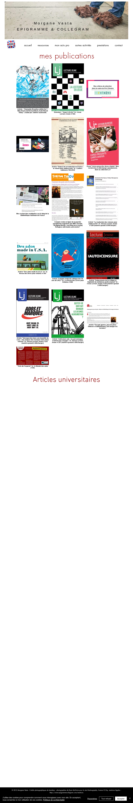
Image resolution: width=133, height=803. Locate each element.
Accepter (121, 798)
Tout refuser (106, 798)
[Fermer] (129, 798)
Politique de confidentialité (54, 799)
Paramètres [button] (92, 798)
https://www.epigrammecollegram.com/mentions (66, 792)
